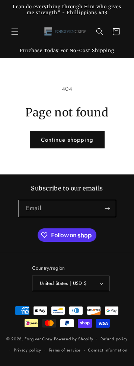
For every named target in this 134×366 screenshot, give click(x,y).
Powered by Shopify (73, 338)
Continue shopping (67, 140)
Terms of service (65, 350)
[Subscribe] (107, 208)
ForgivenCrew (38, 338)
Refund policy (114, 339)
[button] (15, 31)
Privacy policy (27, 350)
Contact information (107, 350)
